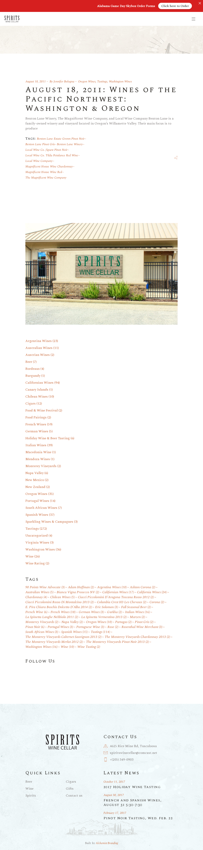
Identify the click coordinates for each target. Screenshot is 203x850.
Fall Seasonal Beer (136, 607)
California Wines (152, 592)
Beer (28, 361)
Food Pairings (36, 417)
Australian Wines (39, 348)
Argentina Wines (38, 341)
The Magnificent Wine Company (45, 177)
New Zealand (35, 487)
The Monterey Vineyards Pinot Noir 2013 (117, 641)
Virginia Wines (37, 542)
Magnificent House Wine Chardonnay (49, 166)
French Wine (36, 612)
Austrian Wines (37, 354)
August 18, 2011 (35, 81)
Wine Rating (35, 563)
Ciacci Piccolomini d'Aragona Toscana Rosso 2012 (116, 597)
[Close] (200, 3)
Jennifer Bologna (64, 81)
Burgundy (32, 375)
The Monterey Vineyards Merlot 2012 (54, 641)
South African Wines (41, 507)
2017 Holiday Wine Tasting (132, 787)
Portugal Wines (37, 500)
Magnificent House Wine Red (43, 172)
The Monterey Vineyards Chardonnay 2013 (137, 637)
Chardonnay (36, 597)
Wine (29, 556)
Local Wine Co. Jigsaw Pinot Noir (46, 150)
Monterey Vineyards (40, 466)
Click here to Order (175, 6)
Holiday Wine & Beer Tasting (47, 438)
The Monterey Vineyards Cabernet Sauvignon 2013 (63, 637)
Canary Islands (36, 389)
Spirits (30, 795)
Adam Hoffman (81, 587)
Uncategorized (36, 535)
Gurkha (114, 612)
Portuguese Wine (90, 627)
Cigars (30, 403)
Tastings (102, 81)
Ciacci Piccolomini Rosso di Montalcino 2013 (59, 602)
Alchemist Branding (107, 843)
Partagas (123, 622)
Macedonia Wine (38, 452)
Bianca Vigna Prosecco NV (78, 592)
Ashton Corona (142, 587)
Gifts (70, 788)
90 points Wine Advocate (45, 587)
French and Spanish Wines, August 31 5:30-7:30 (132, 802)
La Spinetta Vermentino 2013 (104, 617)
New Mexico (34, 480)
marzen (137, 617)
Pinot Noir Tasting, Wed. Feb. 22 (138, 818)
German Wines (36, 431)
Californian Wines (39, 382)
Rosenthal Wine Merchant (142, 627)
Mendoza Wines (37, 459)
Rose (112, 627)
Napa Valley (34, 473)
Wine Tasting (88, 646)
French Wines (35, 424)
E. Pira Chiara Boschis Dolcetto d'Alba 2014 (58, 607)
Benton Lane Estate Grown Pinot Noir (60, 138)
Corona (156, 602)
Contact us (74, 795)
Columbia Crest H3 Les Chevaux (121, 602)
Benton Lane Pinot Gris (40, 144)
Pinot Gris (144, 622)
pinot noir (34, 627)
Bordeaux (32, 368)
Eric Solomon (106, 607)
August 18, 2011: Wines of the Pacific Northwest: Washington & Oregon (101, 99)
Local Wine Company (39, 161)
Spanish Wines (36, 514)
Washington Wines (120, 81)
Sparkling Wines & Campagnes (49, 521)
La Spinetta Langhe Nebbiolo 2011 (51, 617)
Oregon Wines (87, 81)
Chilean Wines (36, 396)
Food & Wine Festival (41, 410)
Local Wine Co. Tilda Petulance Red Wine (51, 155)
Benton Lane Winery (70, 144)
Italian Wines (35, 445)
